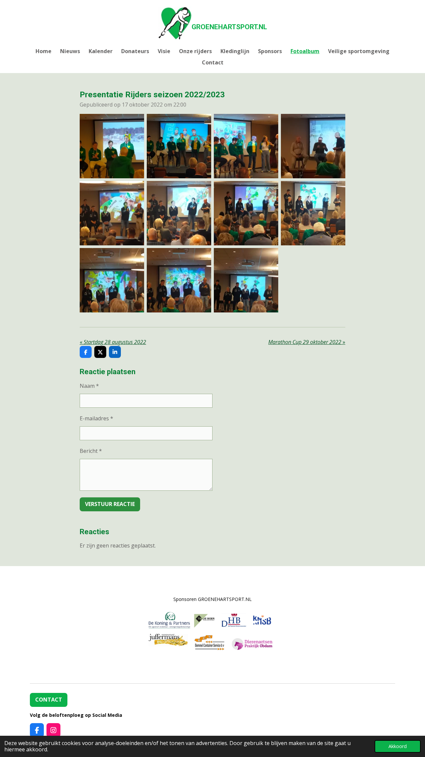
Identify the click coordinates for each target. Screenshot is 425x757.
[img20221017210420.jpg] (246, 146)
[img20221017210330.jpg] (111, 146)
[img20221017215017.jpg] (111, 280)
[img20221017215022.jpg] (178, 280)
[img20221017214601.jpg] (246, 213)
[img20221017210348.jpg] (178, 146)
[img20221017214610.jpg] (313, 213)
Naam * (89, 385)
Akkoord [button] (397, 746)
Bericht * (91, 451)
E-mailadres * (96, 418)
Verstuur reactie (110, 504)
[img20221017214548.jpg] (178, 213)
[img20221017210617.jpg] (313, 146)
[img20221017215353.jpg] (246, 280)
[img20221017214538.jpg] (111, 213)
